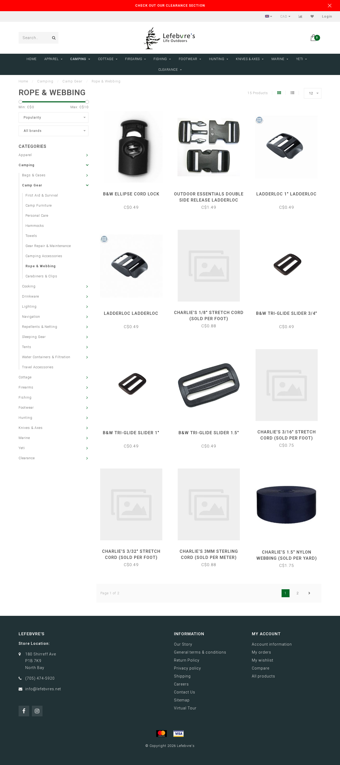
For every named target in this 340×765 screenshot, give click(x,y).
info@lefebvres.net (43, 689)
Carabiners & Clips (41, 276)
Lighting (29, 306)
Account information (272, 644)
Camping (78, 59)
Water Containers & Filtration (46, 357)
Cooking (29, 286)
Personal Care (37, 216)
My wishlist (262, 660)
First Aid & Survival (42, 195)
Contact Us (184, 692)
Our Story (183, 644)
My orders (261, 652)
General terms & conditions (200, 652)
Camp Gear (32, 185)
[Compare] (301, 16)
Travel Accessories (38, 367)
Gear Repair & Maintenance (48, 246)
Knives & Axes (248, 59)
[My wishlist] (312, 16)
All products (263, 676)
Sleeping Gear (34, 337)
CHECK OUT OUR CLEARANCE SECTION (170, 5)
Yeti (299, 59)
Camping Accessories (44, 256)
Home (32, 59)
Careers (181, 684)
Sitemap (182, 700)
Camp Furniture (39, 205)
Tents (26, 347)
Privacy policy (187, 668)
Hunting (216, 59)
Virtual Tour (185, 708)
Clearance (168, 70)
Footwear (188, 59)
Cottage (106, 59)
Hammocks (35, 226)
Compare (260, 668)
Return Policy (186, 660)
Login (327, 16)
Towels (31, 236)
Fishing (160, 59)
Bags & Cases (34, 175)
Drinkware (30, 296)
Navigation (31, 317)
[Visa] (178, 734)
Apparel (51, 59)
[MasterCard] (161, 734)
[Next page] (309, 593)
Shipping (182, 676)
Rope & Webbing (41, 266)
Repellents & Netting (39, 327)
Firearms (133, 59)
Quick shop (134, 192)
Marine (277, 59)
